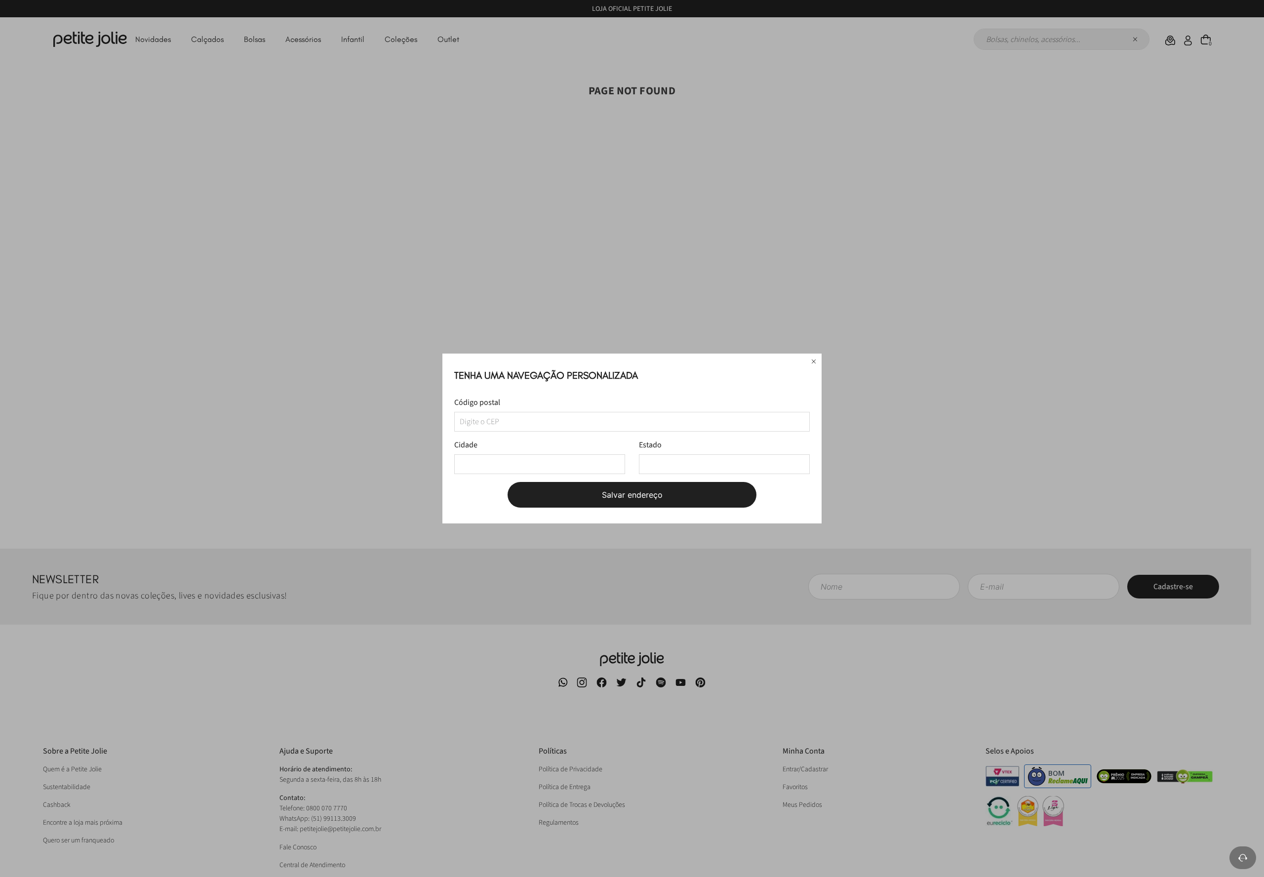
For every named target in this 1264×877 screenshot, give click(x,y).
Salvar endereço (632, 495)
